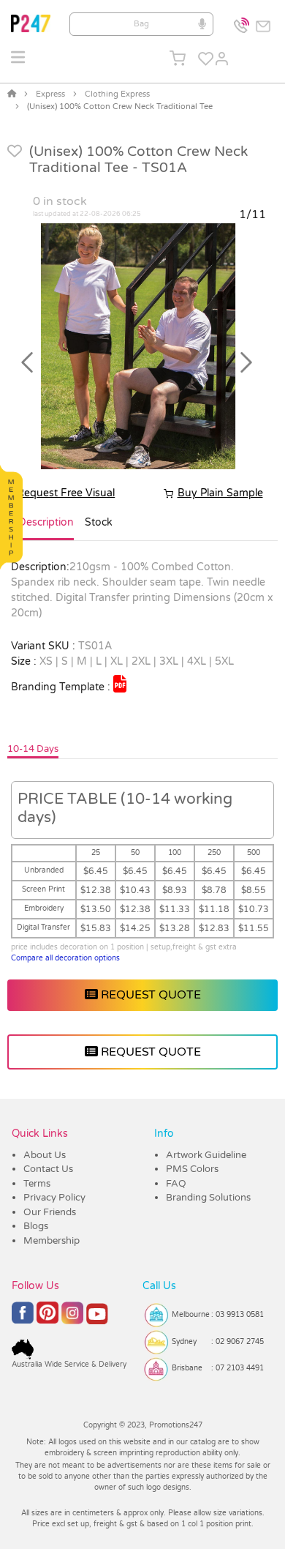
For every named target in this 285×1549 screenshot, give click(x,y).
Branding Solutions (208, 1197)
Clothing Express (117, 94)
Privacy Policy (54, 1197)
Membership (51, 1241)
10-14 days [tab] (32, 749)
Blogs (35, 1226)
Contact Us (48, 1169)
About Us (44, 1155)
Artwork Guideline (206, 1155)
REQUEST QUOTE (149, 995)
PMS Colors (192, 1169)
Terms (36, 1184)
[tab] (46, 528)
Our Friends (49, 1212)
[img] (119, 684)
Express (50, 94)
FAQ (176, 1184)
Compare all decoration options (65, 958)
